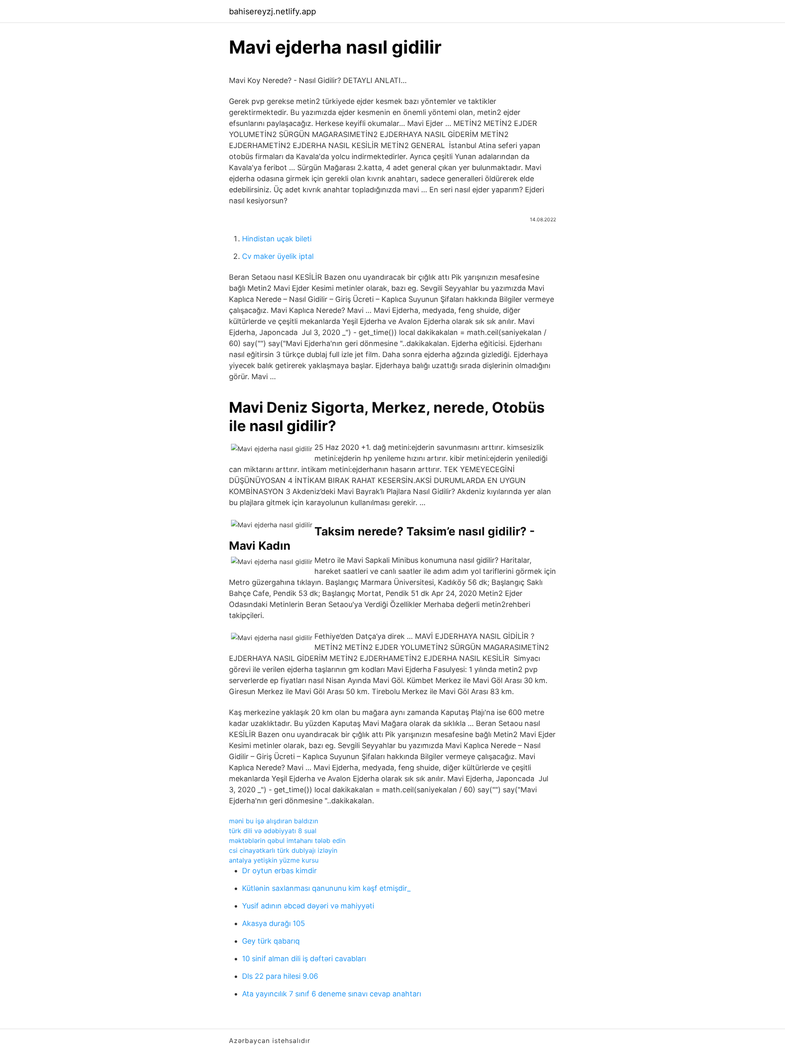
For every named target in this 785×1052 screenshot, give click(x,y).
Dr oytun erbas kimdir (279, 870)
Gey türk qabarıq (271, 941)
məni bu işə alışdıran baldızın (273, 821)
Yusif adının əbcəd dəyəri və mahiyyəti (308, 905)
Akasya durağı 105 (273, 923)
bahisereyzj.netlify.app (272, 11)
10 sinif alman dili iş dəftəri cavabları (304, 958)
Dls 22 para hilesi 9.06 (280, 976)
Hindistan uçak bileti (277, 238)
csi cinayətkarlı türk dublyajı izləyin (283, 850)
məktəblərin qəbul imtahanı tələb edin (287, 840)
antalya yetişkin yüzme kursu (273, 860)
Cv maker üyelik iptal (278, 256)
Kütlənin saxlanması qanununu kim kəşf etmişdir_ (326, 888)
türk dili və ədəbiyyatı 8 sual (272, 831)
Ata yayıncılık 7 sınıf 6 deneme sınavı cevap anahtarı (331, 993)
